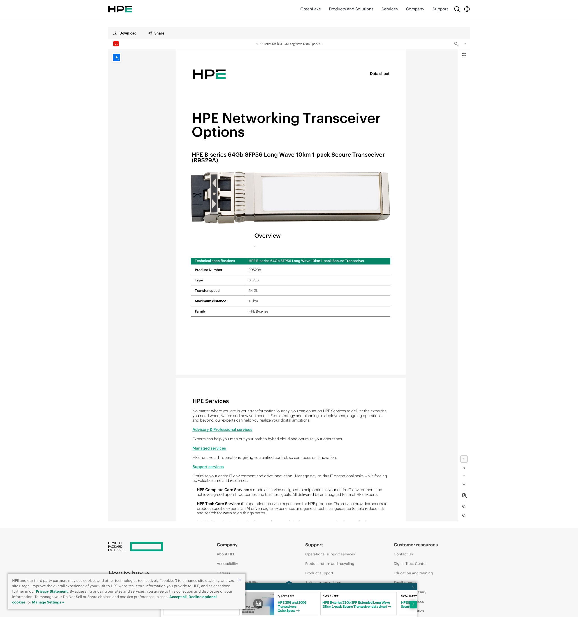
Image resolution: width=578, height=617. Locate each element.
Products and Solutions (351, 9)
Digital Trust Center (410, 563)
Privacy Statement (52, 591)
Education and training (413, 573)
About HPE (226, 554)
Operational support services (330, 554)
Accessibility (227, 563)
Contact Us (403, 554)
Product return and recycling (329, 563)
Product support (319, 573)
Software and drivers (323, 582)
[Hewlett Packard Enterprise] (120, 9)
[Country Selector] (467, 9)
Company (415, 9)
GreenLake (310, 9)
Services (390, 9)
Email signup (405, 582)
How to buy (125, 573)
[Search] (457, 9)
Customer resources (416, 544)
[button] (239, 580)
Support (440, 9)
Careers (223, 573)
